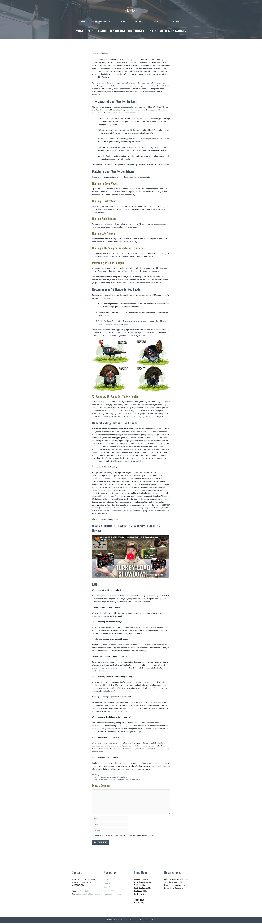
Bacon (106, 879)
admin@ (79, 894)
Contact (155, 21)
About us (138, 21)
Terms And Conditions (112, 894)
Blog (123, 21)
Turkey (97, 775)
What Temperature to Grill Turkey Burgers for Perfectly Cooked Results (118, 779)
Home (83, 21)
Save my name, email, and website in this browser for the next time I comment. (124, 835)
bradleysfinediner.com (91, 894)
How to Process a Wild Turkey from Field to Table (111, 777)
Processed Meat (101, 21)
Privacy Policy (175, 21)
